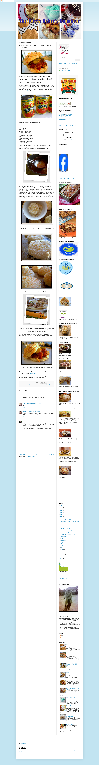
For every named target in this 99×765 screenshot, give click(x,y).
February (63, 552)
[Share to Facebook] (44, 383)
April (62, 549)
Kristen (24, 411)
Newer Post (22, 454)
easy (34, 384)
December (63, 517)
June (62, 545)
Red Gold (27, 90)
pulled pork (39, 384)
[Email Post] (37, 382)
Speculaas (68, 644)
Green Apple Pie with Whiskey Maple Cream (70, 521)
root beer (26, 386)
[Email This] (40, 383)
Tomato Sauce (33, 373)
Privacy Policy (23, 743)
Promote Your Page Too (63, 171)
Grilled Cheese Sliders (66, 519)
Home (37, 454)
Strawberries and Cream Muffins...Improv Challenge (71, 706)
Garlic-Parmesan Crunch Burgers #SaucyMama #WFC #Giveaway (72, 664)
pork (36, 384)
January (63, 554)
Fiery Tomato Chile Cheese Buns (68, 528)
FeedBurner (72, 139)
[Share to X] (43, 383)
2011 (61, 516)
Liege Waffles (69, 680)
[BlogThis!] (42, 383)
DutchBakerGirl (63, 578)
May (62, 547)
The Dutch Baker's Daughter (64, 153)
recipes (65, 570)
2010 (61, 557)
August (62, 542)
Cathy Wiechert (63, 567)
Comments (63, 638)
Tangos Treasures (27, 403)
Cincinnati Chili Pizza (65, 532)
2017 (61, 505)
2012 (61, 514)
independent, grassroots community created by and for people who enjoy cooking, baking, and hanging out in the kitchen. (65, 117)
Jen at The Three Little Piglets (29, 394)
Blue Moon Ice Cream (70, 697)
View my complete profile (64, 580)
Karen (24, 421)
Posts (62, 635)
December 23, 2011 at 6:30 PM (37, 403)
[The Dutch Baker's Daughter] (63, 170)
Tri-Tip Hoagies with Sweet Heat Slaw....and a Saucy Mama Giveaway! (73, 654)
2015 (61, 509)
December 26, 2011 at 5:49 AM (33, 411)
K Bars (67, 672)
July (62, 543)
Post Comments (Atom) (30, 456)
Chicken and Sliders (70, 724)
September (63, 540)
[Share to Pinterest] (46, 383)
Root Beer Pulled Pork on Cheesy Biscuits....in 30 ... (68, 524)
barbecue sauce (26, 384)
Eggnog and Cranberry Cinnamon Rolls (69, 530)
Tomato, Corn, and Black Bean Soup (68, 534)
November (63, 536)
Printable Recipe (23, 124)
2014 (61, 510)
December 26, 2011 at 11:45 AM (33, 421)
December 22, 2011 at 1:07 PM (43, 394)
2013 (61, 512)
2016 (61, 507)
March (62, 551)
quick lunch (44, 384)
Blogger (55, 755)
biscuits (30, 384)
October (63, 538)
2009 (61, 558)
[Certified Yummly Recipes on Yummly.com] (69, 178)
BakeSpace (61, 114)
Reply (24, 399)
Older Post (51, 454)
